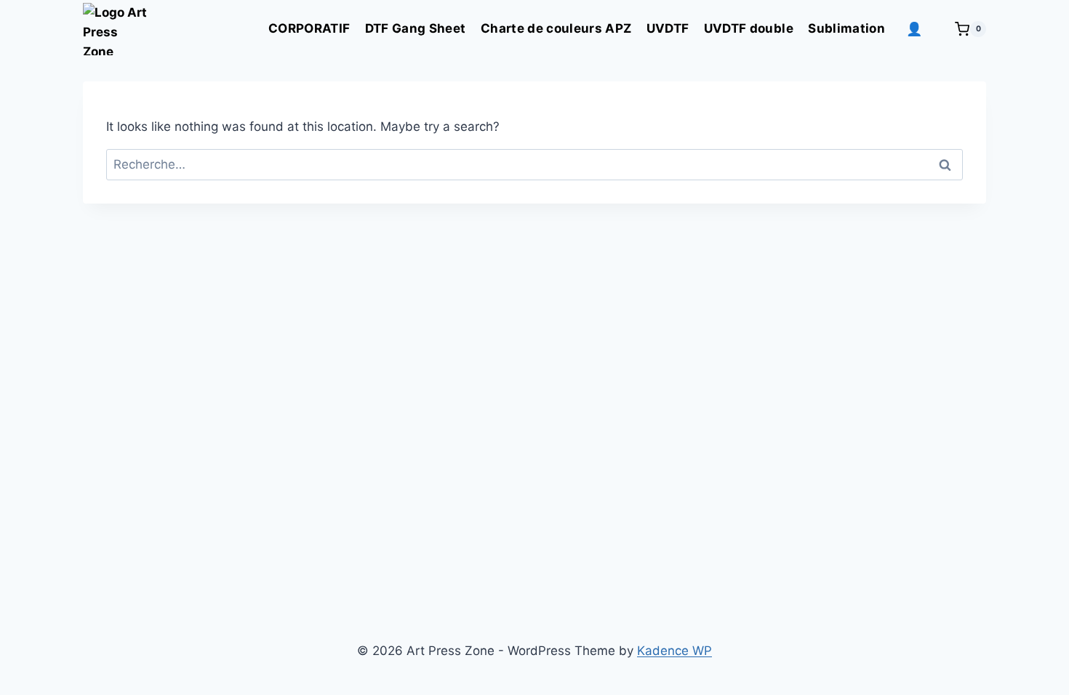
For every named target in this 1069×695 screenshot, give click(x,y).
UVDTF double (748, 28)
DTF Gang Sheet (415, 28)
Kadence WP (674, 650)
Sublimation (846, 28)
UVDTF (667, 28)
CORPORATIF (309, 28)
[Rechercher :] (534, 164)
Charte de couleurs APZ (556, 28)
